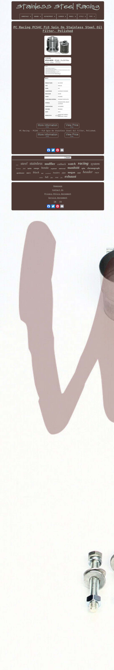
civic (17, 165)
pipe (64, 173)
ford (24, 168)
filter (52, 177)
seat (79, 173)
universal (62, 168)
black (36, 172)
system (95, 163)
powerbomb (48, 173)
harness (18, 168)
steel (24, 163)
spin (83, 168)
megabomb (54, 168)
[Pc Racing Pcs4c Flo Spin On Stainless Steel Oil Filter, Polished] (58, 45)
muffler (50, 163)
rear (56, 177)
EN (55, 202)
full (46, 177)
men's (28, 173)
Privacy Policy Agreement (57, 194)
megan (71, 172)
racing (83, 163)
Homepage (57, 186)
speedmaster (20, 173)
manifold (73, 167)
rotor (41, 177)
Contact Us (57, 190)
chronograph (93, 168)
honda (45, 167)
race (97, 172)
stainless (36, 163)
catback (61, 164)
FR (60, 202)
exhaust (70, 176)
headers (56, 173)
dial (42, 173)
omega (36, 168)
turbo (30, 168)
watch (72, 163)
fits (61, 177)
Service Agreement (57, 198)
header (88, 172)
